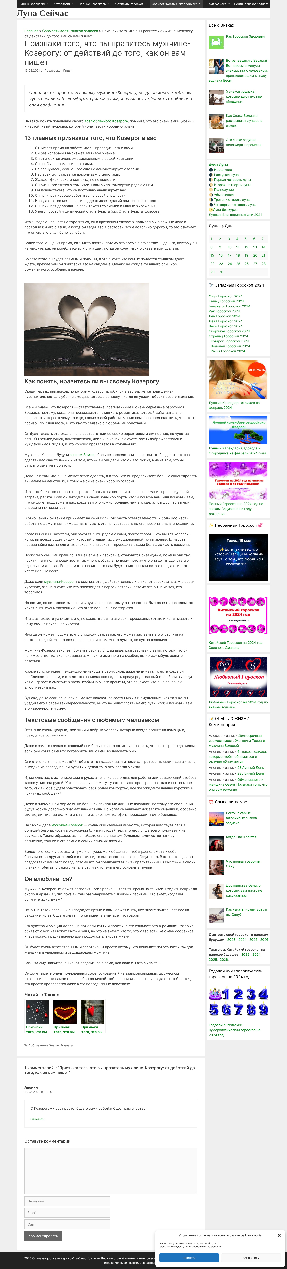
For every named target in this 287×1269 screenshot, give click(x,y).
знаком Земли (82, 455)
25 (238, 264)
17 (229, 255)
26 (247, 264)
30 (221, 272)
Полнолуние (224, 190)
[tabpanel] (238, 553)
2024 (242, 940)
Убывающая (224, 195)
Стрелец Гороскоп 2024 (228, 336)
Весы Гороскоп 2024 (225, 326)
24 (230, 264)
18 (238, 255)
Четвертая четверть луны (235, 205)
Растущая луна (226, 175)
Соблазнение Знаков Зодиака (51, 1045)
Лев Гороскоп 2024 (224, 316)
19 (246, 255)
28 (264, 264)
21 (263, 255)
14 (263, 247)
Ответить (37, 1119)
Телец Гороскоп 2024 (226, 301)
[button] (279, 1235)
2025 (253, 940)
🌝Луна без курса (223, 210)
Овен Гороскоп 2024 (225, 296)
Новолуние (223, 170)
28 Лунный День (250, 768)
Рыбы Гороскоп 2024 (228, 351)
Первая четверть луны (232, 180)
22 (212, 264)
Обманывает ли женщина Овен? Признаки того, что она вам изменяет (238, 784)
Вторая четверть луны (232, 185)
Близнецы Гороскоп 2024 (229, 306)
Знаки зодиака (215, 4)
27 (255, 264)
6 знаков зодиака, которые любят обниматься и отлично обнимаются (238, 756)
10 (230, 247)
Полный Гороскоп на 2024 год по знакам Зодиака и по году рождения (236, 509)
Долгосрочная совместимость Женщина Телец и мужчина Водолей (237, 741)
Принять (189, 1258)
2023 (231, 940)
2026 (264, 940)
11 (237, 247)
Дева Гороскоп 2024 (225, 321)
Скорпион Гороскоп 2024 (229, 331)
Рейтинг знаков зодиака (251, 4)
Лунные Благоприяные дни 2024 (235, 215)
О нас (82, 1258)
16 (221, 255)
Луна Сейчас (42, 13)
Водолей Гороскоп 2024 (230, 346)
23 (221, 264)
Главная (31, 31)
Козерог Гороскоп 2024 (230, 341)
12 (246, 247)
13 (255, 247)
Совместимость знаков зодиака (174, 4)
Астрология (62, 4)
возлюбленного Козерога (106, 121)
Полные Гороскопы (92, 4)
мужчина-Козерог (59, 582)
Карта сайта (69, 1258)
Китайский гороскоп (129, 4)
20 (255, 255)
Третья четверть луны (232, 200)
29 (212, 272)
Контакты (93, 1258)
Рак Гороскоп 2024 (224, 311)
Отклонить (251, 1258)
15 (212, 255)
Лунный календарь (32, 4)
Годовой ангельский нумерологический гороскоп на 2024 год (234, 1030)
